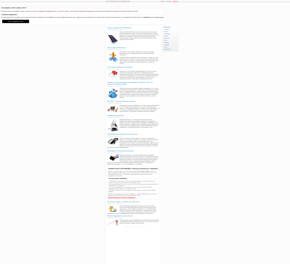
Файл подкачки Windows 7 (117, 48)
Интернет (166, 44)
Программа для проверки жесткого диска (122, 134)
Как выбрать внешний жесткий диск (120, 151)
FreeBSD (166, 42)
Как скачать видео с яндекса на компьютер (123, 202)
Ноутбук (166, 36)
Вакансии (175, 1)
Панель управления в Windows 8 (119, 28)
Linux (165, 46)
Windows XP (167, 49)
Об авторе (168, 1)
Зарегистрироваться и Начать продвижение (121, 197)
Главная (162, 1)
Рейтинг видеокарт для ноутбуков (119, 216)
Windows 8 (167, 38)
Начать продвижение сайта (15, 21)
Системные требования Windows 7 (120, 67)
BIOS (165, 40)
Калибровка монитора (115, 115)
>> (144, 226)
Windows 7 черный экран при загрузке (121, 101)
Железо (166, 31)
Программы (167, 33)
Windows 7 (167, 29)
